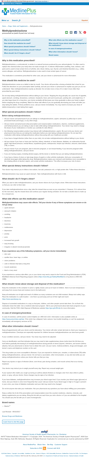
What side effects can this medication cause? (66, 40)
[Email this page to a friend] (66, 32)
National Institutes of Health (76, 455)
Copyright (14, 453)
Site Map (50, 444)
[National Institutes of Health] (3, 4)
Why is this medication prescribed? (17, 40)
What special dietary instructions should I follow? (22, 50)
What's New (41, 444)
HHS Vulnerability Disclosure (54, 453)
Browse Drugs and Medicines (12, 416)
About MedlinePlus (29, 444)
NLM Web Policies (6, 453)
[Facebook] (76, 32)
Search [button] (15, 20)
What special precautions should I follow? (19, 46)
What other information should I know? (63, 52)
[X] (80, 32)
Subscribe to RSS (36, 448)
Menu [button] (4, 20)
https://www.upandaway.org (11, 299)
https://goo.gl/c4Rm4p (53, 308)
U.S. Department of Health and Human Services (55, 455)
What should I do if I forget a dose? (17, 53)
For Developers (83, 453)
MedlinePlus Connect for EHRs (70, 453)
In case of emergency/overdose (60, 48)
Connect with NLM (53, 448)
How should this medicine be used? (17, 43)
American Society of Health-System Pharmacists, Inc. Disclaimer (44, 434)
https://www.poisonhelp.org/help (13, 319)
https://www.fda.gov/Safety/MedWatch (52, 277)
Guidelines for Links (30, 453)
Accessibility (21, 453)
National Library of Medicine (13, 3)
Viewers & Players (41, 453)
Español (85, 20)
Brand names (54, 55)
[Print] (71, 32)
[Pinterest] (85, 32)
